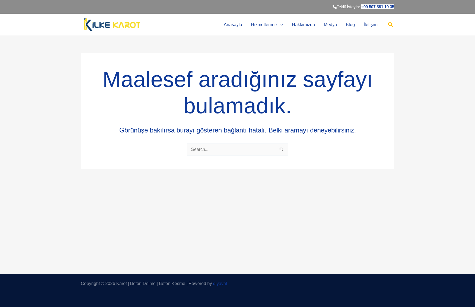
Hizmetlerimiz (264, 24)
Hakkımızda (303, 24)
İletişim (370, 24)
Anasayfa (233, 24)
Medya (330, 24)
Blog (350, 24)
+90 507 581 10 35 (377, 6)
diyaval (220, 283)
